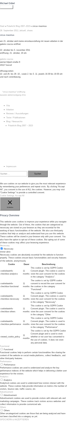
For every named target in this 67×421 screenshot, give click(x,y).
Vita (8, 105)
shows (30, 30)
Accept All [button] (19, 195)
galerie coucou (6, 59)
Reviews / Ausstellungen (17, 113)
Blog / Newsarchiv (14, 121)
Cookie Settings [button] (7, 195)
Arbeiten (10, 109)
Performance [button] (6, 361)
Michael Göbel (7, 3)
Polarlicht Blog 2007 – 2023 (20, 125)
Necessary (8, 249)
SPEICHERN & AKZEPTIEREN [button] (14, 419)
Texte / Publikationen (15, 117)
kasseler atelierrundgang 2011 (13, 95)
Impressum (11, 166)
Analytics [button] (4, 376)
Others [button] (3, 407)
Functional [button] (4, 346)
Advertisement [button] (6, 392)
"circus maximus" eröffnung (13, 92)
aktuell (23, 30)
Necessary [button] (5, 245)
